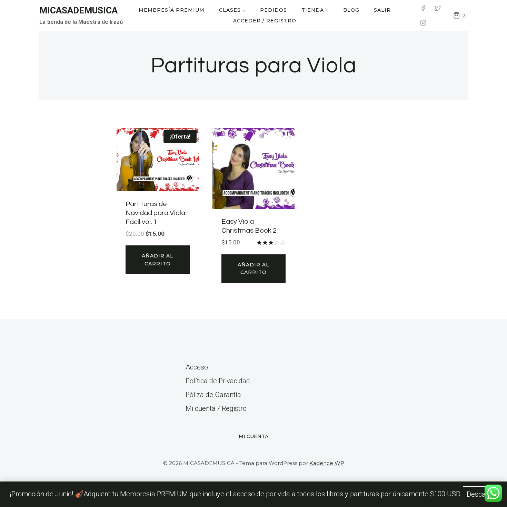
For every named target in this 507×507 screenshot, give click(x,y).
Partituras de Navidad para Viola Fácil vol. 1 (155, 213)
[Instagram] (423, 23)
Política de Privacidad (218, 381)
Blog (351, 10)
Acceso (197, 367)
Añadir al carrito (157, 259)
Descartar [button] (481, 494)
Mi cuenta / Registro (216, 408)
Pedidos (273, 10)
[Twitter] (437, 8)
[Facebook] (423, 8)
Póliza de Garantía (213, 395)
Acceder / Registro (264, 21)
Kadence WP (326, 463)
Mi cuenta (253, 436)
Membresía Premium (172, 10)
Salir (382, 10)
